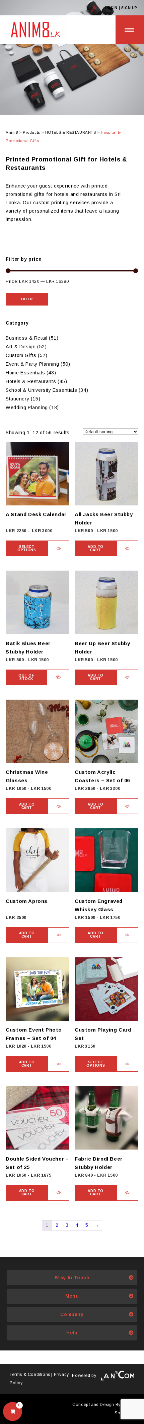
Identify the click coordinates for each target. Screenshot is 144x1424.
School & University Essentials (41, 390)
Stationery (17, 398)
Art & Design (20, 346)
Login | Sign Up (121, 8)
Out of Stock (26, 677)
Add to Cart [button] (95, 548)
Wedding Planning (27, 407)
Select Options (26, 548)
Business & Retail (26, 338)
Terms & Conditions (30, 1374)
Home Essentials (25, 372)
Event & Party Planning (32, 364)
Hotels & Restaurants (31, 381)
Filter (26, 299)
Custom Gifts (21, 355)
